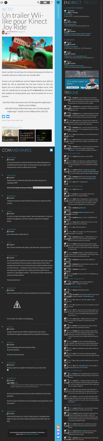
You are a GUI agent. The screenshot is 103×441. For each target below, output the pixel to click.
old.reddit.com (83, 366)
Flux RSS (58, 426)
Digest (90, 2)
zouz (69, 20)
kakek (69, 52)
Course (9, 120)
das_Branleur (71, 11)
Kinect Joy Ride (15, 120)
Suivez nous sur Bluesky (58, 437)
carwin (69, 42)
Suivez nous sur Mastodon (58, 433)
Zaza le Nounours (12, 31)
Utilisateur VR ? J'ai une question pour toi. (75, 56)
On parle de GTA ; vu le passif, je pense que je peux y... (77, 16)
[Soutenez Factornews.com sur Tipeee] (82, 89)
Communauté (58, 211)
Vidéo (21, 120)
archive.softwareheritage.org (90, 171)
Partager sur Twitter (3, 116)
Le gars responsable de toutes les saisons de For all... (77, 26)
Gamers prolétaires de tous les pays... (74, 65)
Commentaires (73, 7)
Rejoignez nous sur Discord (58, 430)
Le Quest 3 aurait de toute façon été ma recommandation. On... (79, 57)
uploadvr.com (80, 431)
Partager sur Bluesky (7, 116)
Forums (69, 39)
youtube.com (82, 208)
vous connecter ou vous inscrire (31, 434)
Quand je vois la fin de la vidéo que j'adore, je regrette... (77, 35)
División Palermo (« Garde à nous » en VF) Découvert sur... (78, 48)
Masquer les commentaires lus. (51, 150)
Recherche (38, 2)
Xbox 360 (4, 120)
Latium (70, 29)
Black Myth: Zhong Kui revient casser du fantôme (77, 33)
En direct (72, 2)
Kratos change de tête (70, 24)
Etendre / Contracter (58, 423)
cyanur (69, 61)
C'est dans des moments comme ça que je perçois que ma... (78, 67)
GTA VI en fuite (68, 15)
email (9, 33)
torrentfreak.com (91, 178)
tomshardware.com (88, 296)
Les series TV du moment (71, 46)
